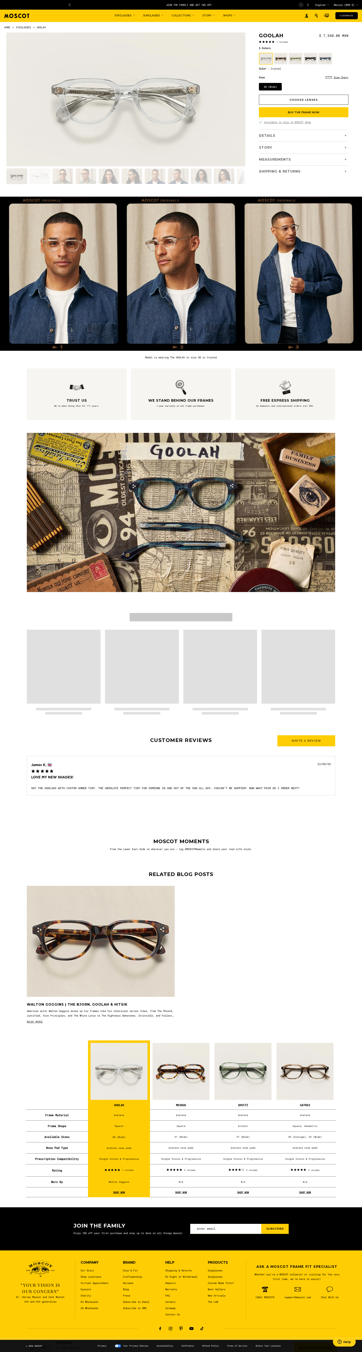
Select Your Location (268, 1345)
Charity (86, 1295)
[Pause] (301, 5)
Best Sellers (216, 1289)
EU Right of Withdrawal (181, 1276)
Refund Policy (210, 1345)
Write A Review (306, 741)
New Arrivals (216, 1295)
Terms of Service (237, 1345)
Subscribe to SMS (134, 1308)
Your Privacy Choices (135, 1345)
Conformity (187, 1345)
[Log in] (306, 15)
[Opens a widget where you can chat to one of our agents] (344, 1342)
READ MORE (35, 1021)
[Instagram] (170, 1328)
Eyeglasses (215, 1270)
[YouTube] (191, 1328)
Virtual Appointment (95, 1283)
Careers (170, 1301)
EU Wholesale (89, 1301)
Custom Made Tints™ (221, 1283)
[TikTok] (202, 1328)
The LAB (213, 1301)
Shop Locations (91, 1276)
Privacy (102, 1345)
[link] (273, 42)
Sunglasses (215, 1276)
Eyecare (86, 1289)
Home (7, 27)
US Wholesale (89, 1308)
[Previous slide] (69, 5)
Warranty (171, 1289)
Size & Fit (130, 1270)
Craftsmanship (132, 1276)
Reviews (128, 1283)
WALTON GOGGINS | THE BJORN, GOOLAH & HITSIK (77, 1004)
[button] (316, 16)
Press (126, 1295)
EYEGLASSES (23, 27)
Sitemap (170, 1308)
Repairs (170, 1283)
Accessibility (165, 1345)
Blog (126, 1289)
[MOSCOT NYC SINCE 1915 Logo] (16, 16)
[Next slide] (308, 5)
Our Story (87, 1270)
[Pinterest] (181, 1328)
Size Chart (341, 77)
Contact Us (172, 1314)
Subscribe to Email (136, 1301)
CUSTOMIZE (346, 15)
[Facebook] (160, 1328)
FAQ (167, 1295)
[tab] (16, 176)
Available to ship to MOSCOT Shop (287, 122)
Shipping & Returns (178, 1270)
